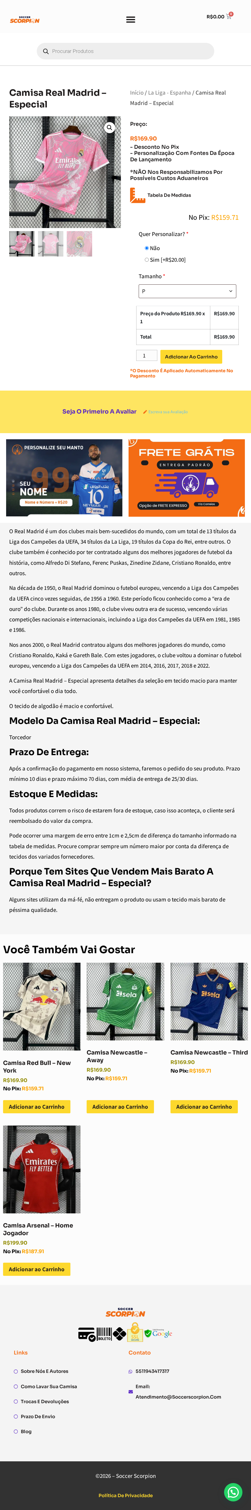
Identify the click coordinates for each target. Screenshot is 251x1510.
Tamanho (152, 276)
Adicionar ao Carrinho (37, 1106)
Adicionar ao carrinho (191, 357)
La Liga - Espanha (169, 92)
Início (137, 92)
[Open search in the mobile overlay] (125, 51)
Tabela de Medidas (169, 195)
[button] (130, 19)
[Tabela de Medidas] (137, 195)
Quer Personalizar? (164, 234)
